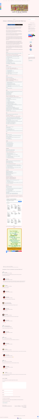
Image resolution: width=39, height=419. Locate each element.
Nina (5, 337)
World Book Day (9, 83)
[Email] (0, 5)
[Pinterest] (0, 6)
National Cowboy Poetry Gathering (17, 55)
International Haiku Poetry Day (10, 101)
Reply (11, 279)
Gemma (6, 272)
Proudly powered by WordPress (17, 415)
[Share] (0, 9)
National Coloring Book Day (10, 143)
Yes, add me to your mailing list (6, 398)
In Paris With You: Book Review (7, 405)
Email (3, 392)
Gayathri (6, 372)
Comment (3, 381)
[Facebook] (0, 3)
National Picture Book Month (9, 171)
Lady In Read (9, 266)
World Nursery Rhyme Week (9, 176)
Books (14, 19)
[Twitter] (0, 4)
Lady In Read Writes (19, 12)
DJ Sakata (6, 285)
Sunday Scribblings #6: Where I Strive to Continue (20, 406)
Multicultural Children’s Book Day (11, 62)
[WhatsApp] (0, 8)
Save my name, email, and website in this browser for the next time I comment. (11, 396)
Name (3, 390)
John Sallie (6, 314)
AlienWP (24, 415)
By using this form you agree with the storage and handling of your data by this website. (13, 399)
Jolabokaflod (8, 191)
